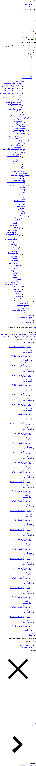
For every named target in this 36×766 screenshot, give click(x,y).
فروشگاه (29, 54)
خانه (34, 327)
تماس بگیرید (28, 350)
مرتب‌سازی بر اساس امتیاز (8, 334)
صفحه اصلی (28, 50)
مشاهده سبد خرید (30, 765)
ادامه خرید (21, 765)
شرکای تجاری (28, 4)
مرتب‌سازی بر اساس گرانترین (21, 337)
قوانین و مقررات (27, 647)
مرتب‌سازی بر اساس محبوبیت (26, 334)
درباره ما (29, 6)
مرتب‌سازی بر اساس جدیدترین (26, 336)
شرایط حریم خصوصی (25, 645)
